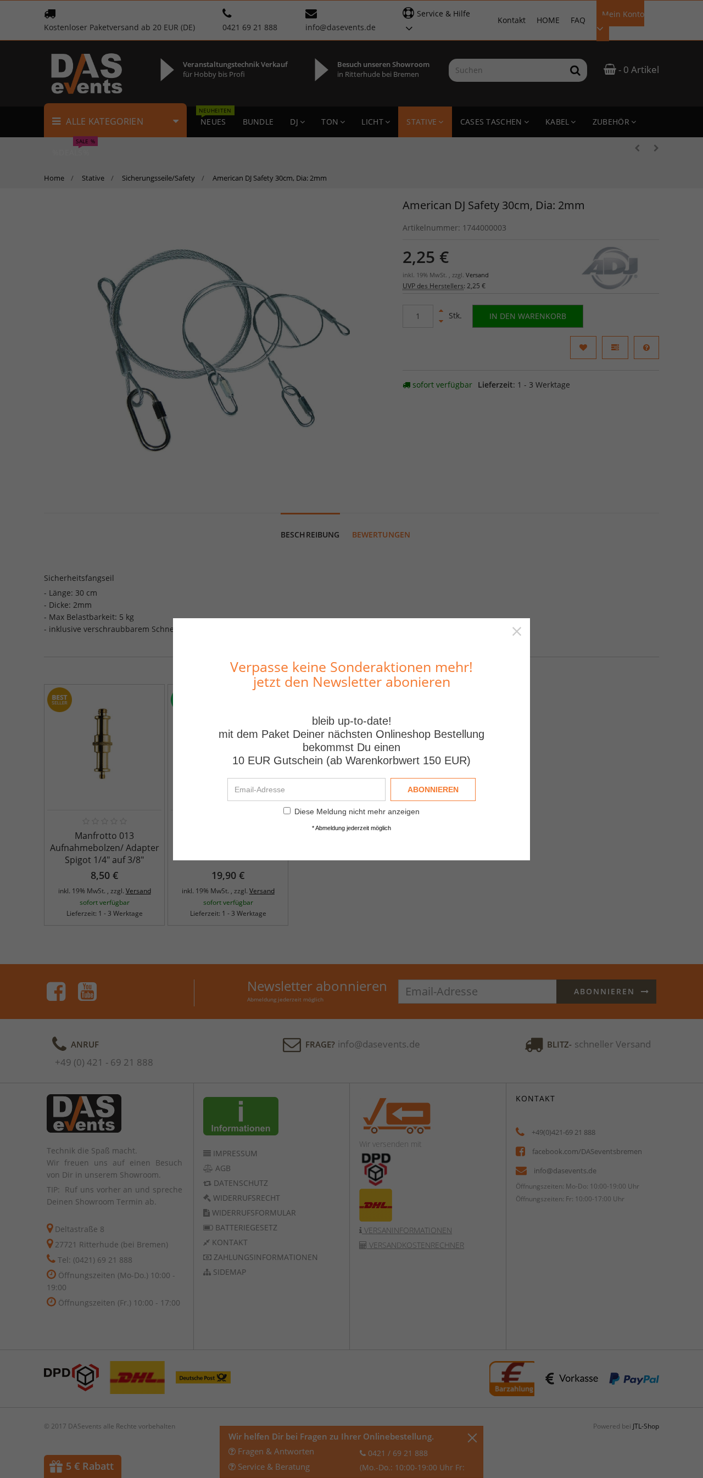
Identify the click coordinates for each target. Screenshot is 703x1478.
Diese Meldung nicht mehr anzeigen (357, 811)
